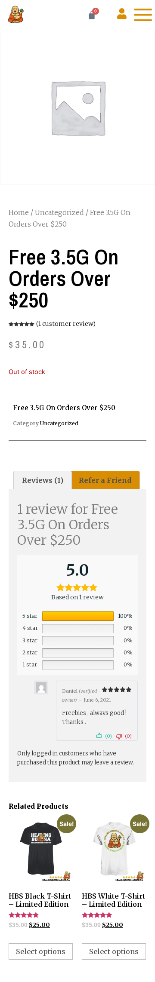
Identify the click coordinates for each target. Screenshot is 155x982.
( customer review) (66, 324)
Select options (40, 951)
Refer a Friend (105, 480)
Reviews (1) (42, 480)
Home (19, 212)
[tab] (42, 480)
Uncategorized (59, 212)
